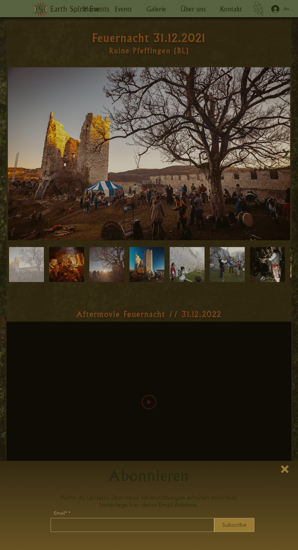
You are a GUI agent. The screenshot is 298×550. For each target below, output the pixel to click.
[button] (285, 469)
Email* (60, 513)
